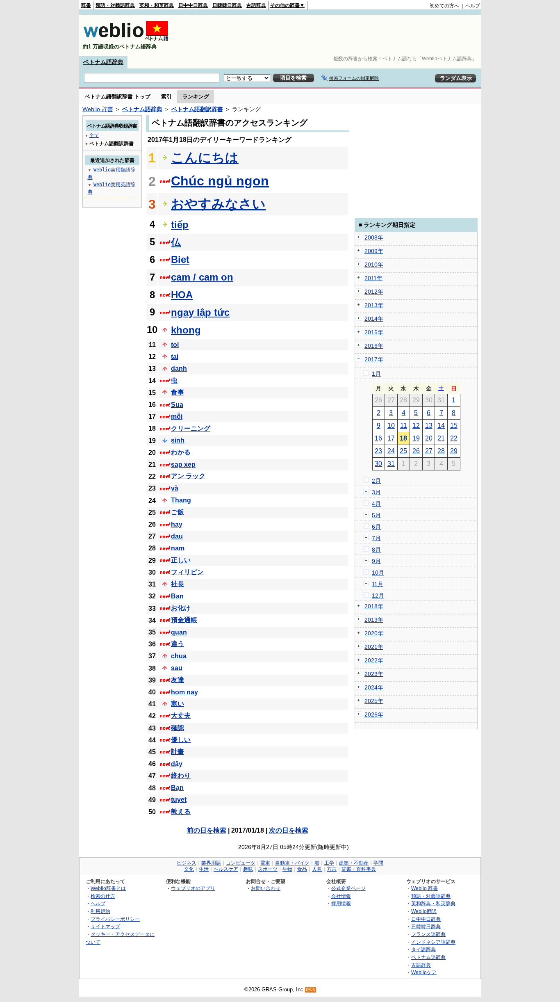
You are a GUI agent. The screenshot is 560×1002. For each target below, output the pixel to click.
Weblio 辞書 (97, 109)
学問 (378, 862)
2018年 (373, 606)
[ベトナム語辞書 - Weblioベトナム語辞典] (126, 40)
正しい (181, 560)
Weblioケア (424, 972)
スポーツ (268, 869)
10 (391, 425)
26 (416, 450)
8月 (376, 549)
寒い (177, 703)
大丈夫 (181, 715)
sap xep (183, 464)
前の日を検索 (206, 830)
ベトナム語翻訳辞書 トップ (117, 97)
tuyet (179, 799)
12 (416, 425)
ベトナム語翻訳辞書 (197, 109)
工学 (329, 862)
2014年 (373, 318)
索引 (166, 97)
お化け (181, 608)
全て (94, 135)
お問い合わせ (265, 888)
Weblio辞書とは (108, 888)
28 (441, 450)
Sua (177, 404)
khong (186, 330)
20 (429, 438)
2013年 (373, 305)
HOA (182, 294)
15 (454, 425)
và (174, 488)
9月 (376, 561)
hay (176, 524)
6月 (376, 526)
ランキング (195, 97)
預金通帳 (184, 619)
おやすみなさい (218, 203)
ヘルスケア (226, 869)
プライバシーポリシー (115, 919)
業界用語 (211, 862)
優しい (181, 739)
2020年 (373, 633)
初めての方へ (444, 6)
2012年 (373, 291)
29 (454, 450)
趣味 (248, 869)
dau (177, 536)
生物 (287, 869)
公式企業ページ (348, 888)
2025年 (373, 701)
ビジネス (186, 862)
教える (181, 811)
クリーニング (190, 428)
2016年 (373, 345)
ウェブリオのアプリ (193, 888)
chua (179, 656)
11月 (377, 584)
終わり (181, 775)
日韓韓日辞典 (227, 5)
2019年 (373, 619)
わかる (181, 452)
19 (416, 438)
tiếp (180, 224)
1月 (376, 373)
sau (176, 667)
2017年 (373, 359)
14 (441, 425)
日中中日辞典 (193, 5)
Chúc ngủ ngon (220, 180)
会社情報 (341, 896)
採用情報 (341, 903)
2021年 (373, 647)
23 (378, 450)
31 (391, 463)
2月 (376, 480)
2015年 (373, 332)
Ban (177, 596)
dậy (176, 763)
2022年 (373, 660)
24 (391, 450)
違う (177, 643)
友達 (177, 679)
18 (403, 438)
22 (454, 438)
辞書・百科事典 (358, 869)
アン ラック (188, 475)
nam (177, 548)
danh (179, 368)
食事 (177, 392)
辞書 (86, 5)
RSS (311, 990)
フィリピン (187, 571)
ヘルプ (472, 6)
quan (179, 632)
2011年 (373, 278)
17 (391, 438)
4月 (376, 503)
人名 (317, 869)
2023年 (373, 674)
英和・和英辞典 (156, 5)
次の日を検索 (288, 830)
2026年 (373, 714)
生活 (204, 869)
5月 (376, 515)
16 (378, 438)
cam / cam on (202, 277)
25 (403, 450)
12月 (378, 595)
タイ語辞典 (423, 949)
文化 (189, 869)
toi (175, 344)
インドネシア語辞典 (433, 942)
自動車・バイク (292, 862)
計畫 (177, 751)
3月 (376, 492)
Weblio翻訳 (424, 911)
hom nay (184, 692)
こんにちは (205, 157)
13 (429, 425)
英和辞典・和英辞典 (433, 903)
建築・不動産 (354, 862)
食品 (302, 869)
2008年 (373, 237)
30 (378, 463)
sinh (177, 440)
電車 (265, 862)
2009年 (373, 251)
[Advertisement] (331, 35)
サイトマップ (105, 926)
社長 (177, 583)
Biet (180, 259)
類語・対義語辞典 (115, 5)
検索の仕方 (103, 896)
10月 (378, 572)
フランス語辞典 (428, 934)
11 (403, 425)
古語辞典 (256, 5)
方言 (332, 869)
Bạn (177, 787)
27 (429, 450)
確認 (177, 727)
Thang (181, 500)
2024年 (373, 687)
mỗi (176, 416)
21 (441, 438)
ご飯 (177, 512)
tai (174, 356)
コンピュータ (240, 862)
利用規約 (100, 911)
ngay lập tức (200, 312)
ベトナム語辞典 (103, 62)
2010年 (373, 264)
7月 (376, 538)
